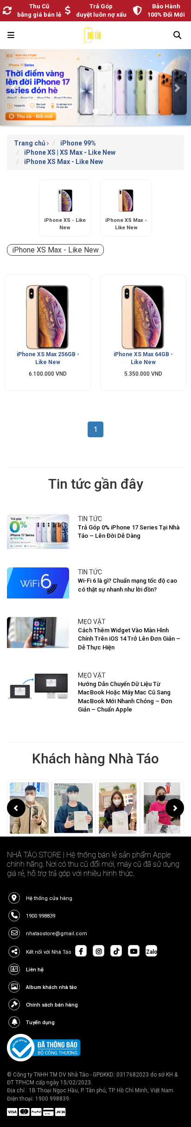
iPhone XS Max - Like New (63, 161)
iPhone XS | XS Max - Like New (69, 152)
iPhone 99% (78, 143)
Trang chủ (29, 143)
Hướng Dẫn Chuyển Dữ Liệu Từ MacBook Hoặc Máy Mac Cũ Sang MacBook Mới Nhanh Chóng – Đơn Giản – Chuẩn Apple (125, 696)
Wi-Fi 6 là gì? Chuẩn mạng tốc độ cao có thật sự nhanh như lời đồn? (127, 585)
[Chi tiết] (47, 317)
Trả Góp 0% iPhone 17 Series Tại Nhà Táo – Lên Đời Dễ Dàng (128, 532)
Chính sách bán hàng (52, 1005)
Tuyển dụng (40, 1023)
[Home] (92, 37)
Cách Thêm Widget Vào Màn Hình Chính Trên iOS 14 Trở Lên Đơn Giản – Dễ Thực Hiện (129, 639)
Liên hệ (35, 970)
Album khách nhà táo (51, 987)
